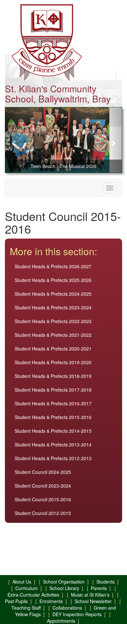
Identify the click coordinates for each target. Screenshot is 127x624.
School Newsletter (93, 601)
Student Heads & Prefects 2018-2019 (53, 376)
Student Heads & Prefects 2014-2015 (53, 431)
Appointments (61, 620)
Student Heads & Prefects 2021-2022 (53, 335)
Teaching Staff (26, 607)
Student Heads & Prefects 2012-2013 (53, 458)
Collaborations (67, 607)
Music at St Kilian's (90, 594)
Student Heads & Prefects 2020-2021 (53, 348)
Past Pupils (16, 601)
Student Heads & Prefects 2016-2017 (53, 403)
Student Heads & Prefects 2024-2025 (53, 293)
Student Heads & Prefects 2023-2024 (53, 307)
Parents (99, 588)
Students (105, 581)
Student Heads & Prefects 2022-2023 (53, 321)
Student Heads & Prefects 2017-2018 (53, 389)
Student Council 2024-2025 (43, 472)
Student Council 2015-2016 (43, 499)
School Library (64, 588)
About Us (21, 581)
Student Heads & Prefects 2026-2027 (53, 266)
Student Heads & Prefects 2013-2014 (53, 444)
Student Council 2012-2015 (43, 513)
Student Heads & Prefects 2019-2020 (53, 362)
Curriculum (26, 588)
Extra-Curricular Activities (33, 594)
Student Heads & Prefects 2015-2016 (53, 417)
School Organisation (64, 581)
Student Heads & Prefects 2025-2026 (53, 280)
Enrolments (51, 601)
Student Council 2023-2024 (43, 485)
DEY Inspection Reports (77, 614)
